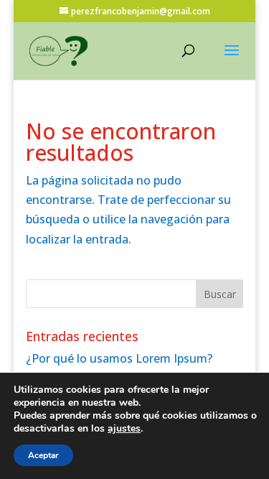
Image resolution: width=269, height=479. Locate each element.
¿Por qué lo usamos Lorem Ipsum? (119, 358)
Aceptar (43, 455)
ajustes (124, 428)
